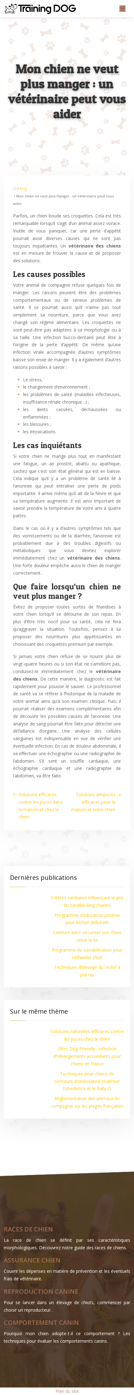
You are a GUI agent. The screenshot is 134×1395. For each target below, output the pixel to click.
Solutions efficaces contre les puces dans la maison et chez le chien (41, 806)
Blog (23, 188)
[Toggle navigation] (122, 8)
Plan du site (67, 1391)
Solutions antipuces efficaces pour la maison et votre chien (93, 802)
